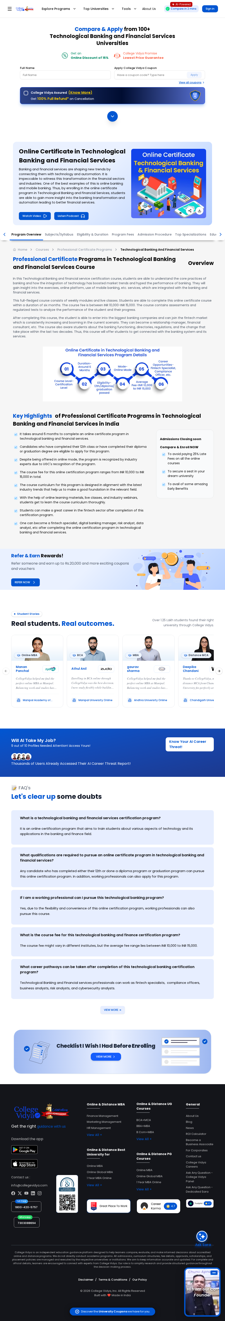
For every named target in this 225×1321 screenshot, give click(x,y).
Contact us (193, 1156)
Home (22, 249)
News (190, 1128)
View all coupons (190, 82)
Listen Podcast (68, 216)
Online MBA (95, 1166)
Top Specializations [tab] (190, 234)
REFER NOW (22, 582)
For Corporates (197, 1150)
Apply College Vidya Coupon (135, 68)
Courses (42, 249)
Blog (189, 1122)
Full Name (27, 68)
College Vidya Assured (61, 92)
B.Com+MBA (145, 1132)
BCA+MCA (143, 1120)
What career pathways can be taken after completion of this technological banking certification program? (107, 969)
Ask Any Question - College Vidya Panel (199, 1177)
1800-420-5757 (26, 1207)
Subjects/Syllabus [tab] (59, 234)
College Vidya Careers (196, 1164)
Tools (126, 9)
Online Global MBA (100, 1172)
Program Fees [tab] (123, 234)
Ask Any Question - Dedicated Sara (199, 1189)
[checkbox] (26, 93)
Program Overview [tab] (26, 234)
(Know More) (80, 92)
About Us (192, 1116)
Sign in (210, 9)
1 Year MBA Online (99, 1178)
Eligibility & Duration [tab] (92, 234)
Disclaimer (85, 1280)
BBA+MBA (143, 1126)
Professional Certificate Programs (84, 249)
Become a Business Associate (199, 1142)
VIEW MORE (112, 1010)
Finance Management (102, 1116)
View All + (94, 1135)
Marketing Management (104, 1122)
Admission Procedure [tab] (155, 234)
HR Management (99, 1128)
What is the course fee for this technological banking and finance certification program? (100, 935)
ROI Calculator (196, 1134)
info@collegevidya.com (29, 1185)
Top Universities (96, 9)
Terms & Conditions (112, 1280)
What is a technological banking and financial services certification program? (90, 818)
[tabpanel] (112, 903)
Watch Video (31, 216)
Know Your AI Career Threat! (187, 744)
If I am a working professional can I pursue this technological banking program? (92, 897)
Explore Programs (56, 9)
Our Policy (139, 1280)
